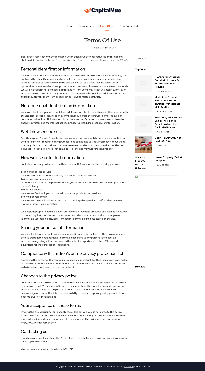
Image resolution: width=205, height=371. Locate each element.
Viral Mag (129, 366)
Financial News (87, 26)
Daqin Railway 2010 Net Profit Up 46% (168, 139)
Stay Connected (129, 26)
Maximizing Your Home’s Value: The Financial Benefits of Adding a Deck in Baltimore (168, 122)
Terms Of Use (107, 26)
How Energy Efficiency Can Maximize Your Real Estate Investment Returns (168, 81)
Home (70, 26)
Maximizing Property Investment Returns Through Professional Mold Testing (167, 102)
